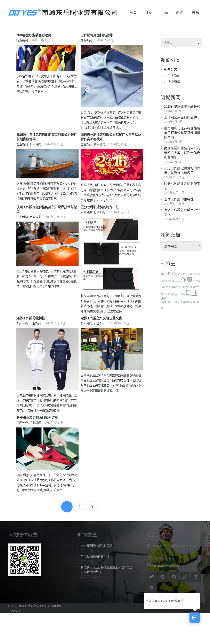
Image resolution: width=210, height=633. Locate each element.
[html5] (196, 577)
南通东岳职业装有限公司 (34, 606)
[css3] (152, 588)
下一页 (92, 506)
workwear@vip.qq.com (166, 566)
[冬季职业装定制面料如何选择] (47, 448)
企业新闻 (86, 40)
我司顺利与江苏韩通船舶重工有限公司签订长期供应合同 (46, 136)
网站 (182, 294)
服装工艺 (194, 287)
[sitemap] (185, 577)
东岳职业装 (169, 273)
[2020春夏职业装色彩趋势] (47, 58)
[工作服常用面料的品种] (112, 76)
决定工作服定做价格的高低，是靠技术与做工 (46, 209)
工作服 (183, 280)
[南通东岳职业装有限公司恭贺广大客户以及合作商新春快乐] (112, 164)
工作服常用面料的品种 (96, 35)
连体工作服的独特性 (30, 318)
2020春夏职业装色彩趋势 (33, 35)
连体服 (186, 301)
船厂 (170, 301)
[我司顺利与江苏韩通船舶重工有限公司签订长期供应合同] (47, 163)
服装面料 (175, 294)
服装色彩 (165, 294)
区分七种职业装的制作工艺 (100, 206)
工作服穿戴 (171, 287)
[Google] (163, 577)
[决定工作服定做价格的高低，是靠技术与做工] (47, 244)
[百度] (152, 577)
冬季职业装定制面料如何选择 (37, 417)
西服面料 (177, 301)
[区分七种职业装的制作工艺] (112, 254)
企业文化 (182, 274)
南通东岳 (192, 274)
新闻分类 (35, 144)
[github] (174, 577)
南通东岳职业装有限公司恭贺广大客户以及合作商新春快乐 (111, 136)
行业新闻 (22, 40)
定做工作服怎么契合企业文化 (101, 318)
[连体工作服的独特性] (47, 359)
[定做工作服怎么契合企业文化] (112, 349)
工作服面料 (183, 287)
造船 (192, 301)
